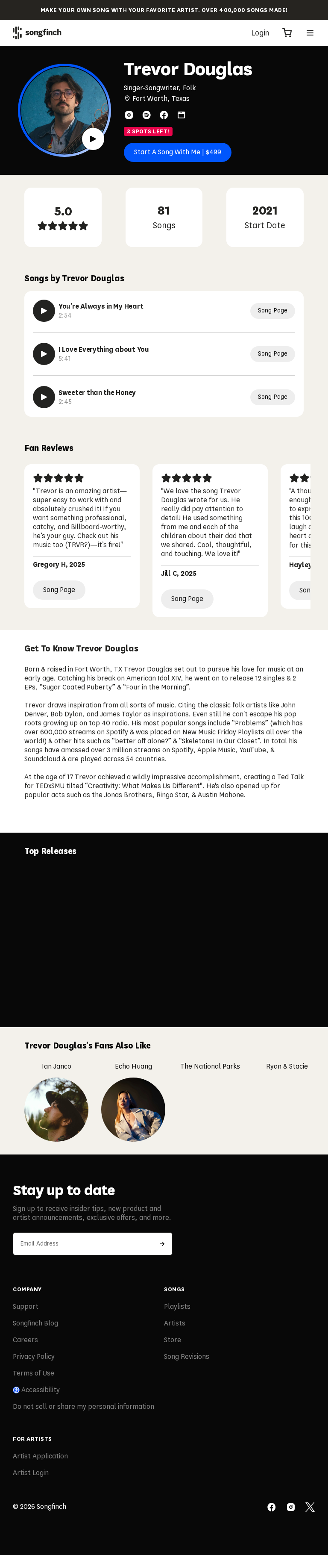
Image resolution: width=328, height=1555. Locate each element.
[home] (37, 33)
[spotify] (146, 115)
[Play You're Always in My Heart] (44, 311)
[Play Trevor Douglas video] (93, 139)
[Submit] (162, 1243)
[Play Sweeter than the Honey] (44, 397)
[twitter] (310, 1508)
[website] (181, 115)
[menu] (310, 33)
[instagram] (129, 115)
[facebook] (164, 115)
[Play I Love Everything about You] (44, 354)
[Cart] (287, 33)
